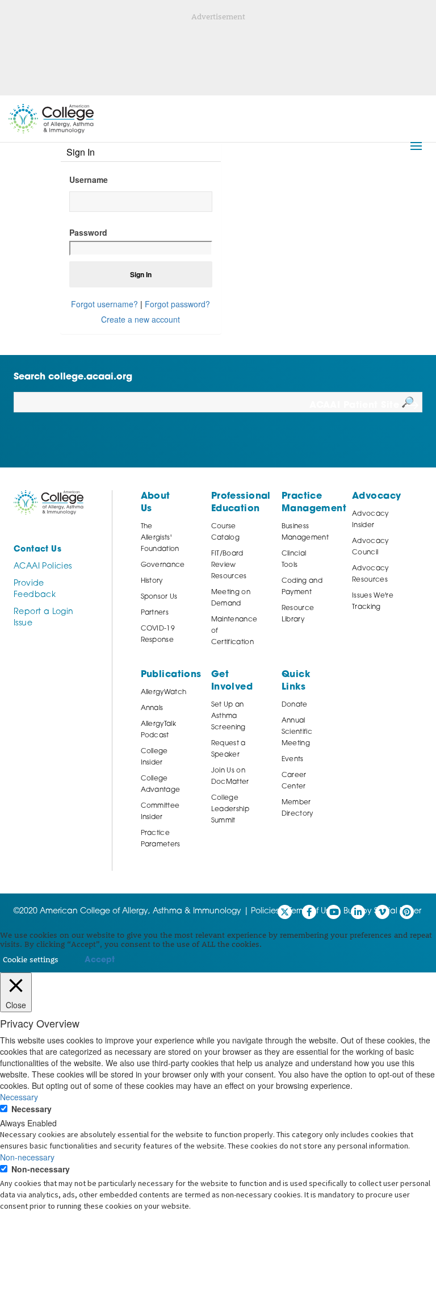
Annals (152, 708)
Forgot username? (104, 304)
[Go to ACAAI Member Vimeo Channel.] (382, 912)
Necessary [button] (19, 1097)
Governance (163, 565)
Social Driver (397, 911)
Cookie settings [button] (30, 959)
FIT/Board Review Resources (229, 565)
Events (293, 759)
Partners (155, 612)
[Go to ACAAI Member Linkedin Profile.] (358, 912)
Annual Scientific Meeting (297, 732)
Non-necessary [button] (27, 1157)
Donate (295, 704)
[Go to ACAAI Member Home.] (51, 118)
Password (88, 232)
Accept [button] (100, 960)
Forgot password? (177, 304)
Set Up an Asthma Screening (228, 716)
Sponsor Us (159, 597)
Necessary (31, 1108)
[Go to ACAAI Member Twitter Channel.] (285, 912)
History (152, 581)
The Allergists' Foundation (160, 538)
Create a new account (140, 319)
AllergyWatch (164, 692)
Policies (265, 911)
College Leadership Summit (230, 809)
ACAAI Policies (43, 566)
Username (88, 179)
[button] (416, 146)
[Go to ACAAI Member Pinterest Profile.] (407, 912)
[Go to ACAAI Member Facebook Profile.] (309, 912)
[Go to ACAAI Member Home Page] (48, 502)
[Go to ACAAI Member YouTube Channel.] (333, 912)
